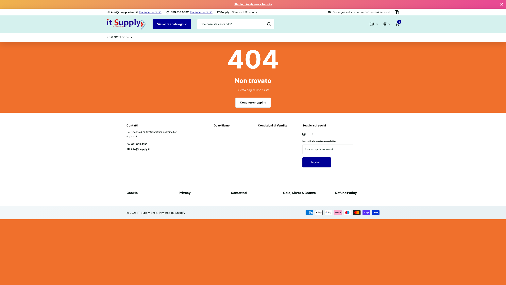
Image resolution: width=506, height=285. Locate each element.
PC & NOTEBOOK (118, 37)
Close (501, 4)
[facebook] (312, 134)
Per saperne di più (150, 12)
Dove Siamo (222, 125)
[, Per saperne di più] (373, 24)
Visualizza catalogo (170, 24)
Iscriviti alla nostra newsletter (319, 141)
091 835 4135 (139, 144)
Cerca (268, 24)
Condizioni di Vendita (272, 125)
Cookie (132, 193)
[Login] (386, 24)
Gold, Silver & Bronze (299, 193)
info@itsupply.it (140, 149)
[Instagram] (303, 134)
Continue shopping (253, 102)
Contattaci (239, 193)
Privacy (185, 193)
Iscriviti (316, 162)
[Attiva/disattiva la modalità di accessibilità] (397, 12)
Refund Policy (346, 193)
